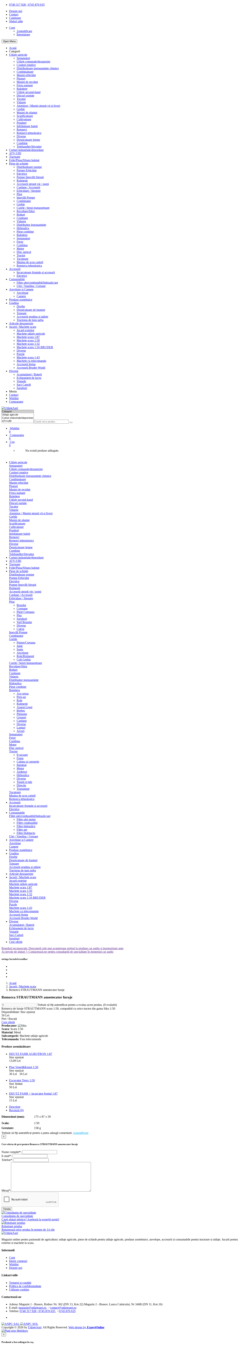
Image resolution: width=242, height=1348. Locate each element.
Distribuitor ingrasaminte (31, 224)
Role (19, 700)
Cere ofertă (15, 941)
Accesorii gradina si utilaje (32, 316)
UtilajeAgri (34, 1327)
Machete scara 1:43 (28, 357)
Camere (21, 296)
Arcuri (20, 731)
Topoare (21, 313)
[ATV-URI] (18, 421)
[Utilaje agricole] (18, 414)
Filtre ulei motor (26, 819)
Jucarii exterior (25, 330)
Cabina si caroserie (28, 761)
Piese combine (25, 231)
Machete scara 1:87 (28, 337)
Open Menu (9, 41)
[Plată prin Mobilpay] (15, 1330)
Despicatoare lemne (28, 139)
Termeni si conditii (20, 1282)
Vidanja (21, 221)
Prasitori (21, 122)
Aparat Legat (24, 707)
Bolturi (21, 214)
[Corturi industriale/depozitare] (18, 418)
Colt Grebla (24, 659)
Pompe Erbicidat (26, 170)
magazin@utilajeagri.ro (33, 1307)
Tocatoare (22, 258)
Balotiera (22, 235)
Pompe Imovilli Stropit (30, 177)
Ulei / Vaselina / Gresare (31, 286)
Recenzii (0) (16, 1110)
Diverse (21, 136)
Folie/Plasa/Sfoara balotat (24, 160)
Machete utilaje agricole (31, 333)
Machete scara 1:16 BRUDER (35, 347)
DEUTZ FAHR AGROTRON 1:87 (30, 1053)
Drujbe (21, 306)
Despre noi (15, 11)
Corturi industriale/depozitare (26, 150)
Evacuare (22, 754)
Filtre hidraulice (26, 826)
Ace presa (23, 693)
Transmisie (23, 788)
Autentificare (24, 31)
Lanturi (21, 727)
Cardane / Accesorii (28, 187)
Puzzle (21, 354)
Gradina (14, 303)
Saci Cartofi (24, 384)
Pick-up (21, 697)
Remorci (22, 129)
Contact (13, 14)
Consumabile (17, 279)
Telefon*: (7, 1160)
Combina (22, 245)
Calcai (20, 629)
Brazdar (21, 605)
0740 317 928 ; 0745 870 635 (27, 4)
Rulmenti (22, 180)
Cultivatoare (24, 119)
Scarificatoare (25, 116)
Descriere (14, 1106)
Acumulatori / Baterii (29, 374)
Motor (20, 248)
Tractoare (14, 156)
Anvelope (22, 292)
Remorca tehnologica (29, 265)
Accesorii (14, 269)
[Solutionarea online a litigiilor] (29, 1324)
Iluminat (21, 765)
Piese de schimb (18, 163)
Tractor (21, 255)
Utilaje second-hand (28, 92)
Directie (21, 785)
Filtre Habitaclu (26, 833)
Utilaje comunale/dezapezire (33, 61)
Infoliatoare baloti (27, 126)
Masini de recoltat (27, 82)
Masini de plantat (27, 112)
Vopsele (21, 381)
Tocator (21, 99)
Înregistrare (23, 34)
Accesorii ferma (26, 364)
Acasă (12, 48)
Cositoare (22, 218)
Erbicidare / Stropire (29, 190)
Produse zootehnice (20, 299)
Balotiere (22, 88)
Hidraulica (23, 228)
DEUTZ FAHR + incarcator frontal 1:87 (33, 1093)
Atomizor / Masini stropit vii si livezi (38, 105)
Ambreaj (22, 771)
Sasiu (20, 649)
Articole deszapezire (21, 323)
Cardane (22, 720)
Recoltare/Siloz (26, 211)
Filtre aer (22, 829)
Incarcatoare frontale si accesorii (36, 272)
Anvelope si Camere (21, 289)
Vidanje (21, 102)
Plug (19, 194)
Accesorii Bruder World (31, 367)
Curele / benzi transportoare (33, 207)
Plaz (19, 615)
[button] (124, 443)
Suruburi (22, 388)
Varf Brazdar (24, 622)
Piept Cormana (25, 612)
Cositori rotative (26, 65)
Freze (20, 241)
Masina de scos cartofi (30, 262)
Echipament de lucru (29, 377)
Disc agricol (24, 252)
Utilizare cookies (19, 1289)
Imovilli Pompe (26, 197)
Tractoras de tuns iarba (30, 320)
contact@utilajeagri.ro (63, 1307)
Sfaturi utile (16, 21)
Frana (20, 758)
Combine (22, 143)
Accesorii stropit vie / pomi (33, 184)
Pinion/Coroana (26, 642)
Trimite (7, 1209)
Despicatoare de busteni (31, 309)
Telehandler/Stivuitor (29, 146)
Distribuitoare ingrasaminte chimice (38, 68)
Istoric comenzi (18, 1261)
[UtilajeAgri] (10, 408)
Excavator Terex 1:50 (22, 1080)
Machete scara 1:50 (28, 340)
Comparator (16, 401)
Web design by (86, 1327)
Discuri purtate (25, 95)
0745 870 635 (67, 1311)
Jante (20, 646)
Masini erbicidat (26, 75)
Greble (21, 109)
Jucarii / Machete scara (22, 326)
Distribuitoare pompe (29, 167)
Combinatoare (25, 71)
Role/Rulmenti (25, 656)
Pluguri (21, 78)
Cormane (22, 608)
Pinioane (22, 714)
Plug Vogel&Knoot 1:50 (23, 1067)
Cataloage (15, 17)
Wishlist (14, 398)
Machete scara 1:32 (28, 343)
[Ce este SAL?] (11, 1324)
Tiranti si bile (24, 782)
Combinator (24, 201)
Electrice (22, 173)
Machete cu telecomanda (31, 360)
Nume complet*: (11, 1152)
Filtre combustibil (27, 822)
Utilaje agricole (18, 54)
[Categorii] (18, 411)
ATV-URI (15, 153)
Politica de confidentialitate (25, 1286)
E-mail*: (7, 1156)
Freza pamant (25, 85)
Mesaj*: (6, 1190)
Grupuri (21, 717)
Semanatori (23, 58)
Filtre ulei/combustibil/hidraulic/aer (37, 282)
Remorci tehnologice (29, 133)
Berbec (21, 710)
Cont (12, 1257)
